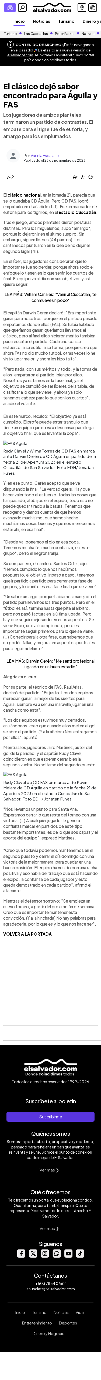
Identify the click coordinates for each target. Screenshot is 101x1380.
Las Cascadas (36, 33)
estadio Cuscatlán (77, 212)
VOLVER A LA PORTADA (27, 933)
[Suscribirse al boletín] (10, 7)
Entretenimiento (37, 1322)
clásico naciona (24, 194)
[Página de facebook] (21, 1256)
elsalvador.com (20, 55)
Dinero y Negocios (50, 1333)
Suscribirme (50, 1116)
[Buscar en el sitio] (22, 7)
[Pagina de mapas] (82, 7)
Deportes (68, 1322)
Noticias (41, 21)
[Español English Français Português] (92, 7)
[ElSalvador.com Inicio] (52, 6)
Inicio (19, 21)
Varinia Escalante (46, 155)
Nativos (88, 33)
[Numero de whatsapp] (56, 1256)
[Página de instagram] (44, 1256)
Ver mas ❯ (49, 1169)
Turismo (66, 21)
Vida (80, 1312)
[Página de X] (33, 1256)
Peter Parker (65, 33)
